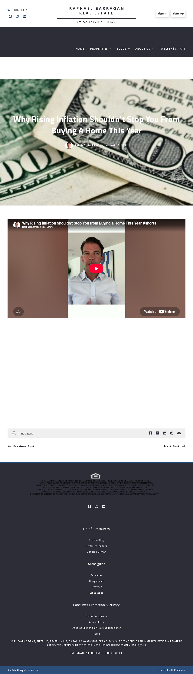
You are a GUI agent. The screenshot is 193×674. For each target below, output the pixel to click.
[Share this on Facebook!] (150, 433)
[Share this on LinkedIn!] (164, 433)
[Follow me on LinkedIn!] (24, 16)
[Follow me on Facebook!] (10, 16)
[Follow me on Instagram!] (17, 16)
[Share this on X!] (157, 433)
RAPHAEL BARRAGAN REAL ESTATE (98, 11)
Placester (179, 670)
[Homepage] (96, 484)
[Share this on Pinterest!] (172, 433)
